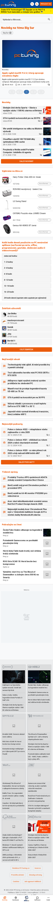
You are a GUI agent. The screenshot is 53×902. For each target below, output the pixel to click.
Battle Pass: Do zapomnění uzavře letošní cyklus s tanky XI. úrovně (13, 795)
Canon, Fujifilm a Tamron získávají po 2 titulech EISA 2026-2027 (38, 847)
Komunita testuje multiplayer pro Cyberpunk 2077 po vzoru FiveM (13, 751)
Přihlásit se (46, 4)
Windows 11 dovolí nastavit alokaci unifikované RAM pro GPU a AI (13, 847)
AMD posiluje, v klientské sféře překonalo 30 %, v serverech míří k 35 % (12, 857)
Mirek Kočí (9, 85)
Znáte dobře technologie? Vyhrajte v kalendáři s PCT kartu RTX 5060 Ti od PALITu (12, 837)
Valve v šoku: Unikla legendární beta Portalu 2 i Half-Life (12, 697)
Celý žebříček (26, 350)
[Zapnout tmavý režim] (37, 4)
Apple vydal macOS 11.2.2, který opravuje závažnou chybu (23, 74)
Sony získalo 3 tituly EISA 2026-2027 (37, 856)
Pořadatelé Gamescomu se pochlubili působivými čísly (20, 541)
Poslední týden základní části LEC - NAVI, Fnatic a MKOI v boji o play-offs (39, 756)
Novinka (5, 70)
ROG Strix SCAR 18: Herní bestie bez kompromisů (20, 562)
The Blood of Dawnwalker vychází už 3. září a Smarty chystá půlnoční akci (38, 736)
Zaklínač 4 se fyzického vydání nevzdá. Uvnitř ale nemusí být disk (11, 687)
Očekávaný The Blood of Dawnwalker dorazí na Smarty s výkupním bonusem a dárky (13, 785)
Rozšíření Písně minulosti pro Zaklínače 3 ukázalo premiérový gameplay (39, 798)
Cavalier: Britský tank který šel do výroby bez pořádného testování (13, 805)
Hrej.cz (5, 536)
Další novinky (26, 161)
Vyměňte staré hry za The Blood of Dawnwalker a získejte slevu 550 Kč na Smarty (21, 575)
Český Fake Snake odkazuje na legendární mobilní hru (22, 531)
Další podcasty (27, 462)
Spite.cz (6, 567)
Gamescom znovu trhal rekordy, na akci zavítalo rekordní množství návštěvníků (37, 787)
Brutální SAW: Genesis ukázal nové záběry (13, 735)
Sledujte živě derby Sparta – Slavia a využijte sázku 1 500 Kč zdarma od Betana (13, 707)
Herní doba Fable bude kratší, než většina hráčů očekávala (22, 552)
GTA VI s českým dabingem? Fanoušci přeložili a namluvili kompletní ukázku (39, 808)
